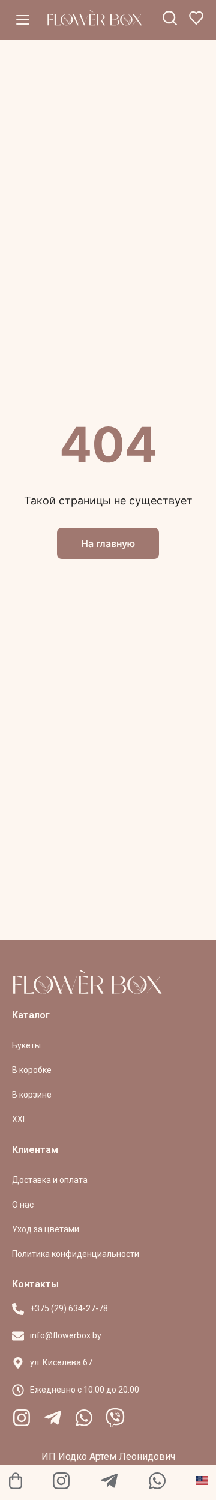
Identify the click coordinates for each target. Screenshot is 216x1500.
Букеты (26, 1045)
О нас (23, 1204)
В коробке (32, 1070)
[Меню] (23, 20)
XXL (19, 1119)
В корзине (32, 1094)
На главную (108, 543)
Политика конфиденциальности (75, 1254)
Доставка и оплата (50, 1180)
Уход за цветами (45, 1229)
